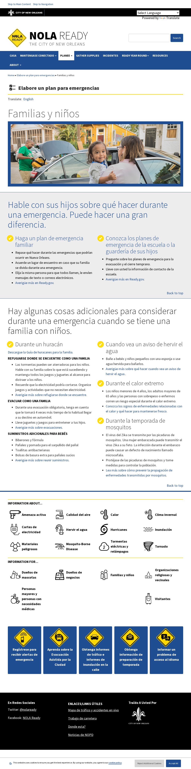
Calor (115, 514)
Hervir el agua (76, 529)
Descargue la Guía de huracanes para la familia (40, 352)
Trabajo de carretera (82, 718)
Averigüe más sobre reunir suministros (42, 460)
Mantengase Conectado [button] (37, 55)
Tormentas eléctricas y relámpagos (119, 546)
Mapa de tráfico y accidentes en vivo (93, 710)
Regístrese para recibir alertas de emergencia (24, 654)
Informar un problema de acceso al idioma (166, 654)
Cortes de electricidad (31, 529)
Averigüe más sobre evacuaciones (38, 427)
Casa (13, 55)
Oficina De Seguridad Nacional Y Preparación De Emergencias (47, 20)
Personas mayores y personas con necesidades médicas (31, 599)
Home (11, 75)
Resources (160, 55)
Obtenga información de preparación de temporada (131, 657)
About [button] (14, 65)
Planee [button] (65, 55)
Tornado (161, 546)
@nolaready (28, 709)
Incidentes (110, 55)
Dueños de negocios (74, 575)
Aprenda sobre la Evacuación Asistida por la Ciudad (60, 657)
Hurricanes (119, 529)
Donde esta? (76, 726)
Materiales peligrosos (30, 546)
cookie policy (115, 762)
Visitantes (162, 599)
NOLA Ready (31, 718)
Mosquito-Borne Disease (78, 546)
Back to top (175, 293)
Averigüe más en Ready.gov (34, 283)
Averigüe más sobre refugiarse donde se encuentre (50, 395)
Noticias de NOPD (80, 735)
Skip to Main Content (19, 4)
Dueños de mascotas (29, 575)
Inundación (163, 529)
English (28, 99)
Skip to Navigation (43, 4)
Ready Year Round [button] (134, 55)
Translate (172, 18)
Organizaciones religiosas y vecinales (167, 575)
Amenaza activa (34, 514)
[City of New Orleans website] (139, 715)
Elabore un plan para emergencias (36, 75)
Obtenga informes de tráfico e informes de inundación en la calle (95, 659)
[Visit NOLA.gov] (27, 12)
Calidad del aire (78, 514)
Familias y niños (122, 575)
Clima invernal (166, 514)
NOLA (58, 35)
